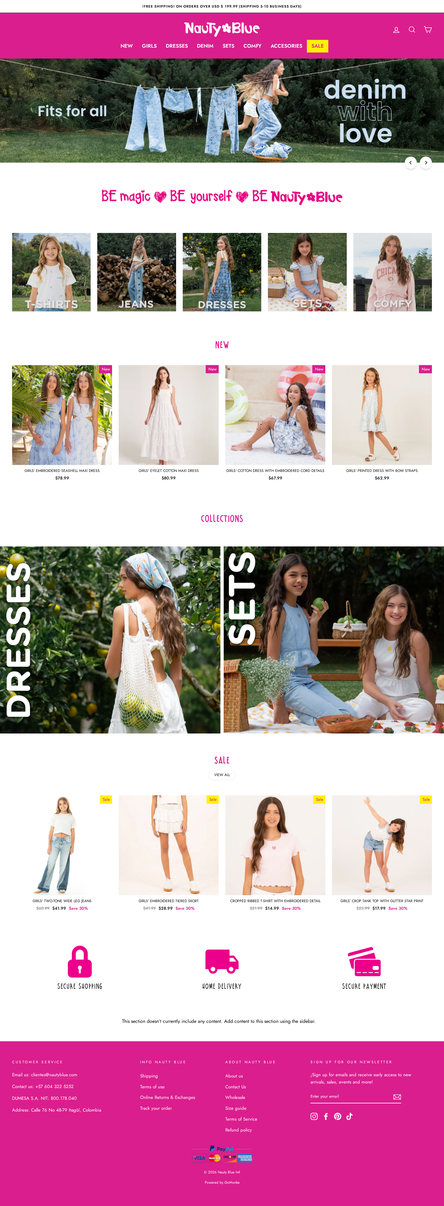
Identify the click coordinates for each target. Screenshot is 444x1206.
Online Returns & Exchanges (167, 1097)
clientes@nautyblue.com (54, 1074)
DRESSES (177, 45)
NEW (127, 45)
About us (234, 1076)
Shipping (149, 1076)
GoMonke (232, 1182)
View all (222, 775)
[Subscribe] (397, 1096)
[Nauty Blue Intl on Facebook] (326, 1116)
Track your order (156, 1108)
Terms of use (152, 1086)
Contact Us (235, 1086)
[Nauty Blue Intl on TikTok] (349, 1116)
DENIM (205, 45)
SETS (228, 45)
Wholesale (235, 1097)
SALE (317, 45)
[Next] (426, 163)
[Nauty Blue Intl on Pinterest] (337, 1116)
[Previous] (411, 163)
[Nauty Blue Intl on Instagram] (314, 1116)
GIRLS (149, 45)
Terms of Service (241, 1119)
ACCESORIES (286, 45)
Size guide (235, 1108)
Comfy (252, 45)
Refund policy (238, 1130)
